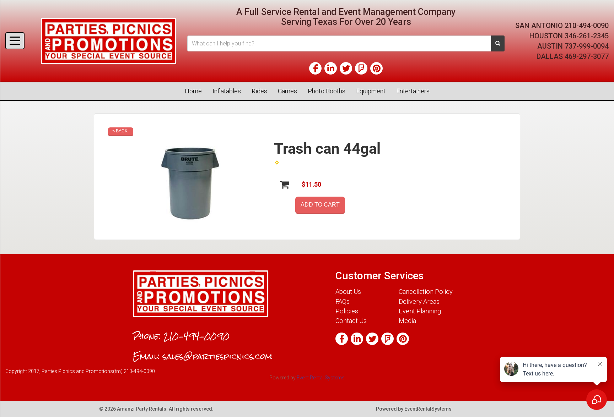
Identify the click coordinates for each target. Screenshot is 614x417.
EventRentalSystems (428, 409)
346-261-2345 (587, 36)
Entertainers (413, 91)
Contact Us (351, 320)
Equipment (371, 91)
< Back (120, 130)
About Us (348, 291)
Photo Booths (326, 91)
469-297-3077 (587, 56)
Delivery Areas (419, 301)
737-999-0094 (587, 46)
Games (287, 91)
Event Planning (420, 311)
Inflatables (226, 91)
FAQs (342, 301)
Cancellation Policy (426, 291)
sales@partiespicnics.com (217, 356)
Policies (346, 311)
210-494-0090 (587, 25)
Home (193, 91)
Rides (259, 91)
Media (407, 320)
